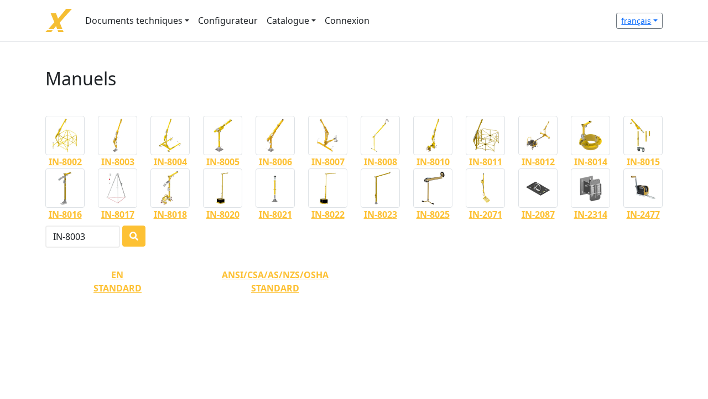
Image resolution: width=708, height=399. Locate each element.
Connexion (347, 20)
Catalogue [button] (288, 20)
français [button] (636, 21)
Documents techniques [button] (134, 20)
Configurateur (228, 20)
